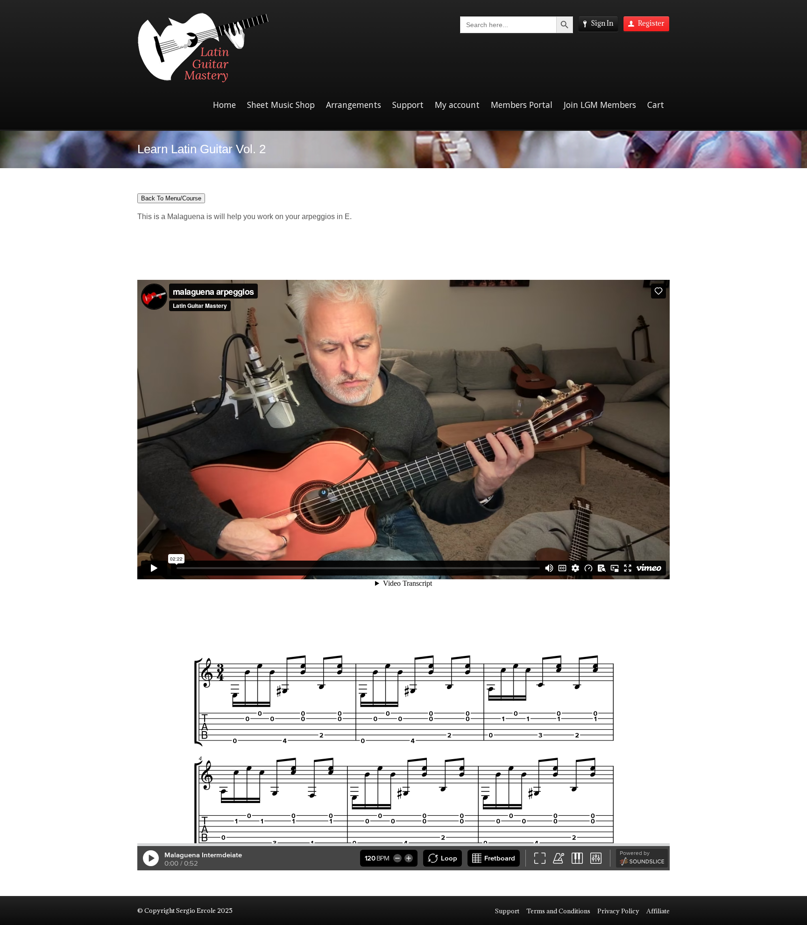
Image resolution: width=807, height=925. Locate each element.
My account (457, 104)
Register (651, 23)
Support (408, 104)
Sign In (602, 23)
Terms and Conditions (558, 911)
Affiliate (658, 911)
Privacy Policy (618, 911)
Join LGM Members (600, 104)
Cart (655, 104)
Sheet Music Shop (281, 104)
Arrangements (353, 104)
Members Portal (521, 104)
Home (224, 104)
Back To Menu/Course (171, 198)
